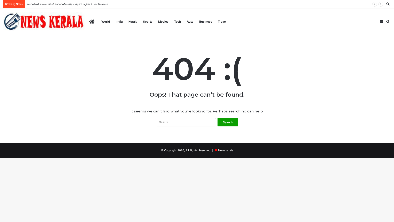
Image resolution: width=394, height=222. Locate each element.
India (119, 21)
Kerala (132, 21)
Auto (190, 21)
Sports (147, 21)
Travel (222, 21)
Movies (163, 21)
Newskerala (225, 150)
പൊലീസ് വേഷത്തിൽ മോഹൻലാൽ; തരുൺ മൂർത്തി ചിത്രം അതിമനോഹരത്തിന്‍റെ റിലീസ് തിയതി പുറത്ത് (94, 4)
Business (205, 21)
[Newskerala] (44, 21)
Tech (177, 21)
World (105, 21)
